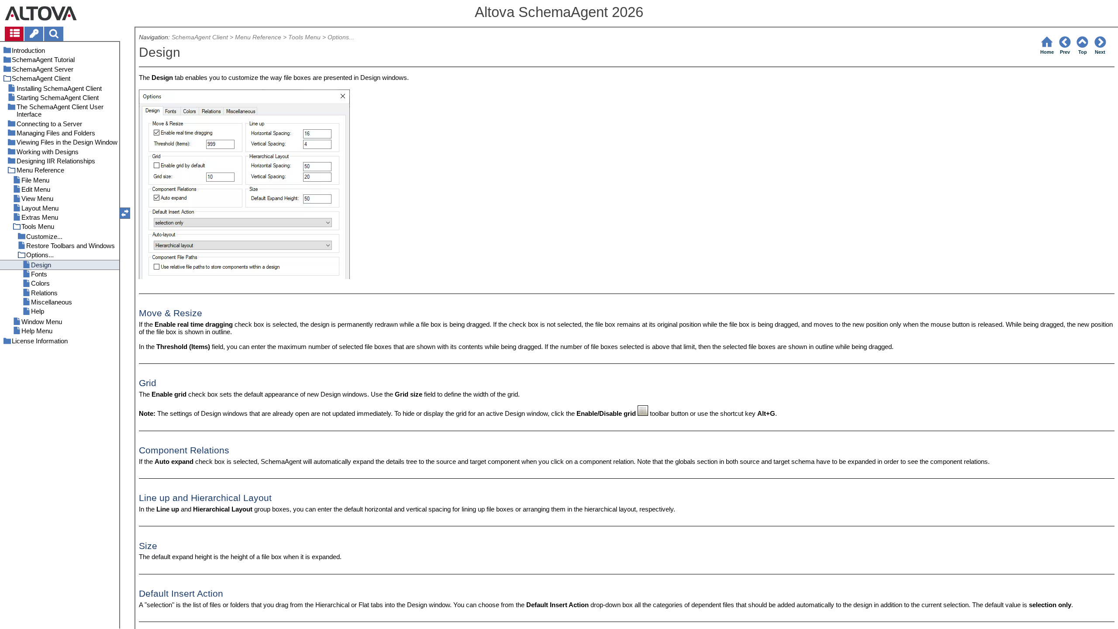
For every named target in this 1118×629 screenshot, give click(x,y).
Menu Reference (258, 37)
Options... (341, 37)
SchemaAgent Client (200, 37)
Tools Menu (304, 37)
